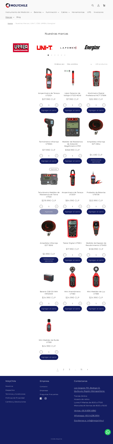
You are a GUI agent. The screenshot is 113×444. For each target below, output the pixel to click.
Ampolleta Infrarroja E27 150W (49, 244)
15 (81, 369)
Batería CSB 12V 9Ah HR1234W (49, 293)
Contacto (44, 387)
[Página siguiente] (87, 369)
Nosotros (9, 386)
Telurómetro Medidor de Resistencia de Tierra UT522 (49, 194)
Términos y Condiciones (15, 394)
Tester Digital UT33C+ (72, 243)
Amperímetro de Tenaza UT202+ (49, 94)
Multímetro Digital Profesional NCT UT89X (96, 94)
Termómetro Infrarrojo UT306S (49, 143)
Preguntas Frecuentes (49, 394)
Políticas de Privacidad (15, 398)
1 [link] (57, 369)
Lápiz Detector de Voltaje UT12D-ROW (72, 94)
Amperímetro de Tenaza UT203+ (72, 193)
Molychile (59, 439)
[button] (18, 12)
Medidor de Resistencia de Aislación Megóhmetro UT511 (72, 144)
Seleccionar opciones (96, 161)
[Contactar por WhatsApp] (108, 432)
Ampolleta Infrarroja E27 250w (96, 143)
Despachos (10, 390)
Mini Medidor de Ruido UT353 (49, 341)
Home (10, 23)
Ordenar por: (59, 64)
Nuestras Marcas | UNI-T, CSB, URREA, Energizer (36, 23)
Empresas (44, 391)
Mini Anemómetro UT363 (72, 293)
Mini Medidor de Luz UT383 (96, 293)
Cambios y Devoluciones (16, 402)
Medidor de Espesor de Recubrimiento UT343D (96, 244)
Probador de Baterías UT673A (96, 193)
